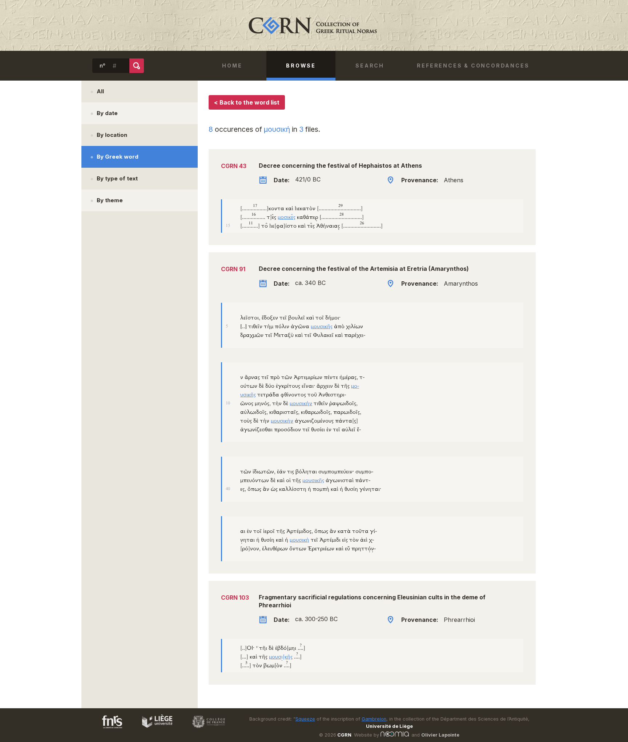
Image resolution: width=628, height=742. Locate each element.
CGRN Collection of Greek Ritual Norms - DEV (314, 25)
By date (107, 113)
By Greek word (117, 156)
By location (112, 134)
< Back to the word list (246, 102)
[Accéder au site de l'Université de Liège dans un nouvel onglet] (153, 729)
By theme (110, 200)
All (100, 91)
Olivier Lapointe (440, 735)
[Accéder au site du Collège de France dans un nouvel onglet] (205, 729)
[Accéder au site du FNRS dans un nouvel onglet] (105, 729)
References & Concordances (473, 65)
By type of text (117, 178)
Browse (301, 65)
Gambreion (374, 719)
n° (102, 66)
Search (369, 65)
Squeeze (305, 719)
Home (232, 65)
